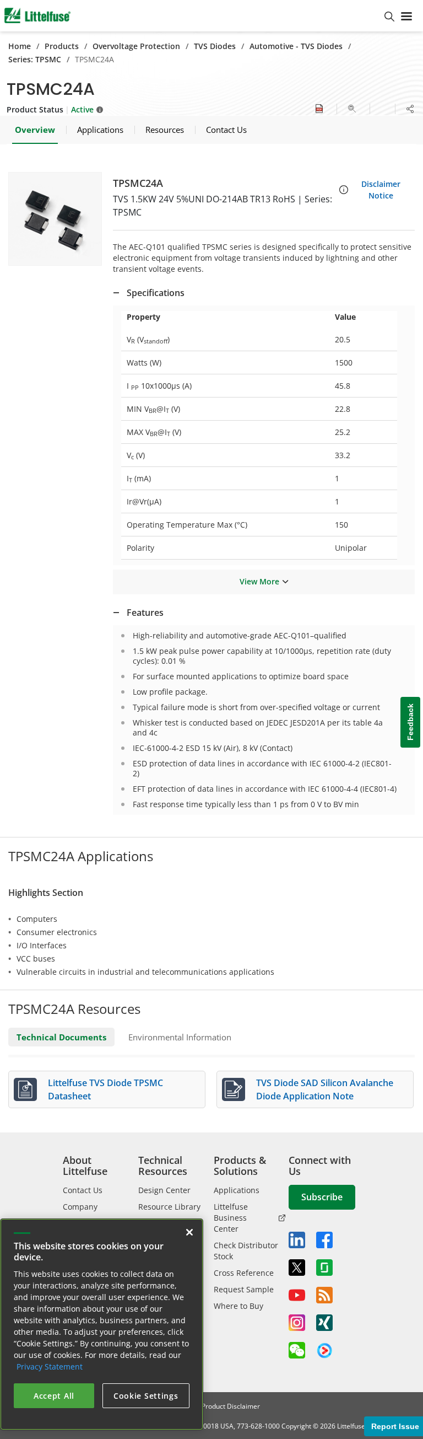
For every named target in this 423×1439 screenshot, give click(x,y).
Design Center (164, 1190)
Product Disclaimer (231, 1406)
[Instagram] (297, 1322)
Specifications (156, 293)
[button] (55, 219)
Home (19, 46)
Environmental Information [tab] (179, 1037)
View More (259, 581)
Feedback (410, 722)
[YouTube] (297, 1295)
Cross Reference (244, 1273)
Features (145, 612)
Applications (236, 1190)
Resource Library (169, 1206)
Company (80, 1206)
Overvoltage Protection (136, 46)
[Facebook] (324, 1240)
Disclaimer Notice (380, 190)
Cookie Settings (145, 1395)
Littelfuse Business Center (231, 1217)
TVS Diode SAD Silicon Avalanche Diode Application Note (324, 1089)
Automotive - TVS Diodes (296, 46)
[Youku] (324, 1351)
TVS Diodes (215, 46)
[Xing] (324, 1322)
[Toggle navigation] (408, 15)
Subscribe (322, 1197)
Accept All (54, 1395)
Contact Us (82, 1190)
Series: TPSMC (34, 59)
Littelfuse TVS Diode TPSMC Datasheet (105, 1089)
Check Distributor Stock (246, 1250)
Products (62, 46)
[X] (297, 1267)
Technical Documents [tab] (61, 1037)
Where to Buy (238, 1306)
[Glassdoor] (324, 1267)
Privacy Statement (50, 1366)
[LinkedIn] (297, 1240)
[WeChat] (297, 1350)
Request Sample (244, 1289)
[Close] (189, 1232)
